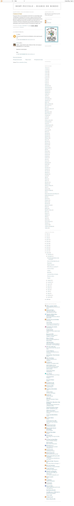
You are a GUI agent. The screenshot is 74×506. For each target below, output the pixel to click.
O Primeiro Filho (50, 385)
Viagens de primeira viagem (52, 407)
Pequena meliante (50, 264)
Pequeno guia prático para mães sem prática (53, 456)
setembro (49, 282)
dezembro (50, 254)
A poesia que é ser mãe (50, 450)
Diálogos (46, 138)
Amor (46, 95)
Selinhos (46, 215)
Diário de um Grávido (51, 425)
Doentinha (49, 272)
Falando (46, 156)
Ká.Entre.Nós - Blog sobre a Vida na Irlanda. (53, 402)
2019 (47, 236)
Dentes (46, 131)
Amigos (46, 94)
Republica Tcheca (48, 210)
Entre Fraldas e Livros (51, 365)
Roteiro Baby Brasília (50, 499)
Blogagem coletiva (48, 108)
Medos (46, 180)
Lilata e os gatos (49, 476)
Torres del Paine (48, 221)
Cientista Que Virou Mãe (51, 420)
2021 (47, 234)
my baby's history (50, 417)
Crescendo (47, 130)
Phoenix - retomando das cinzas (51, 408)
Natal (46, 187)
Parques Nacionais (48, 195)
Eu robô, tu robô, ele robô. (51, 426)
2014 (47, 245)
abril (49, 291)
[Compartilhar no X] (34, 26)
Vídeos (46, 228)
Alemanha (47, 85)
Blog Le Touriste (49, 338)
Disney (46, 139)
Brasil (46, 110)
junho (49, 287)
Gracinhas (47, 167)
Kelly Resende (48, 22)
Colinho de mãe (49, 497)
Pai (45, 192)
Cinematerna (47, 121)
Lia (17, 34)
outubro (49, 280)
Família (46, 157)
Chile (46, 118)
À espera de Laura (50, 468)
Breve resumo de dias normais (51, 443)
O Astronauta (49, 482)
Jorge (46, 21)
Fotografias (47, 162)
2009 (47, 299)
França (46, 164)
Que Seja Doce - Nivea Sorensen (52, 355)
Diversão (46, 141)
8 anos (46, 81)
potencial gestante (50, 376)
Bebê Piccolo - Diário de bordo (37, 6)
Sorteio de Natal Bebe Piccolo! (53, 261)
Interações (47, 174)
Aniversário (47, 98)
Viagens (46, 224)
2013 (47, 247)
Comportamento (48, 125)
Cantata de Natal (50, 268)
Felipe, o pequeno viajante (51, 305)
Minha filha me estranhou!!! (52, 266)
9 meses (48, 270)
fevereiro (49, 295)
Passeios (46, 198)
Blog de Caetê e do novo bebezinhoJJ (51, 428)
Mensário (47, 182)
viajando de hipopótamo (50, 481)
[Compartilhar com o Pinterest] (37, 26)
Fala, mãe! (48, 398)
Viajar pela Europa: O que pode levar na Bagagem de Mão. (52, 405)
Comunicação (47, 126)
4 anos (46, 74)
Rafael (46, 206)
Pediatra (46, 202)
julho (49, 286)
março (49, 293)
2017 (47, 239)
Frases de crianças (50, 379)
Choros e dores (48, 120)
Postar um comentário (17, 57)
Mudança (47, 183)
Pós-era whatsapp (49, 430)
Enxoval (46, 144)
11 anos (46, 69)
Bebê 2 (46, 102)
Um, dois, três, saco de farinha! (52, 319)
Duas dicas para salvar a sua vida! (52, 453)
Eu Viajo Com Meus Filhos (51, 439)
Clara (46, 123)
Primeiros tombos (50, 276)
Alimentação (47, 87)
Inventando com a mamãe (51, 326)
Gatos (46, 166)
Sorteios (46, 219)
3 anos (46, 72)
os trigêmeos (49, 479)
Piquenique (49, 263)
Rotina (46, 211)
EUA (46, 149)
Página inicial (28, 59)
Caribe (46, 117)
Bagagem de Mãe (50, 334)
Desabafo (46, 133)
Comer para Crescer (50, 370)
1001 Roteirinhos (49, 342)
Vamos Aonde (49, 495)
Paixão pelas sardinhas (50, 383)
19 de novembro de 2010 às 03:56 (25, 39)
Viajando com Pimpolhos (51, 471)
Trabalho (46, 223)
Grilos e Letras (49, 392)
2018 (47, 237)
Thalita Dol (48, 395)
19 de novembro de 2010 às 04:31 (25, 54)
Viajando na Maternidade (51, 388)
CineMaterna (49, 362)
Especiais (47, 148)
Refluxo (46, 208)
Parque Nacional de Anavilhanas (51, 193)
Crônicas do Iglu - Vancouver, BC (52, 461)
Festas (46, 161)
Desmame (47, 136)
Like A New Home (50, 358)
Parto (46, 197)
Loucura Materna (50, 350)
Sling (46, 216)
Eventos (22, 27)
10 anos (46, 67)
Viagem (48, 278)
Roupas (46, 213)
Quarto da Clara (48, 205)
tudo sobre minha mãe (51, 346)
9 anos (46, 82)
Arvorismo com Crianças (50, 393)
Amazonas (47, 90)
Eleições (47, 433)
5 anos (46, 76)
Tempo (47, 418)
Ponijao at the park (49, 396)
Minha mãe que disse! (50, 410)
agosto (49, 284)
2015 (47, 243)
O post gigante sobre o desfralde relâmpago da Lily (52, 447)
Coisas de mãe (49, 435)
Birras (46, 107)
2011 (47, 250)
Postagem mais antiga (38, 59)
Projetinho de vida (50, 382)
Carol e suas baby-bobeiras (51, 414)
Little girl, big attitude (51, 432)
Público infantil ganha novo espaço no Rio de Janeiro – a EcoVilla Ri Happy (52, 344)
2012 (47, 249)
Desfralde (47, 134)
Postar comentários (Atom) (22, 62)
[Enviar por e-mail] (31, 26)
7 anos (46, 79)
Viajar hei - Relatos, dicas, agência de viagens (51, 314)
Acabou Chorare (49, 484)
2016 (47, 241)
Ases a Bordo (49, 373)
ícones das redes (49, 327)
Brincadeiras (47, 112)
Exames (46, 154)
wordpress (48, 377)
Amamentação (48, 89)
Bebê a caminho (48, 103)
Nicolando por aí (49, 445)
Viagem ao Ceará (49, 386)
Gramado (46, 169)
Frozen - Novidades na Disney (51, 440)
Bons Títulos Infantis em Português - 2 (53, 463)
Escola (46, 146)
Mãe (46, 177)
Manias (46, 179)
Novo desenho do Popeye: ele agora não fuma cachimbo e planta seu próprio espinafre (52, 367)
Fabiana (18, 42)
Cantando (47, 115)
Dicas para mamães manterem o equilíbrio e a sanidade (52, 336)
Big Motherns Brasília (51, 490)
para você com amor (50, 465)
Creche (46, 128)
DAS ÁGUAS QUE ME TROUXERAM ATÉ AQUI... (51, 312)
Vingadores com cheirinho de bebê (52, 363)
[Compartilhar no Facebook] (35, 26)
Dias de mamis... (49, 442)
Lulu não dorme (49, 449)
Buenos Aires (47, 113)
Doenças (46, 143)
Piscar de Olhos (49, 486)
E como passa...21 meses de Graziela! (53, 466)
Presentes (47, 203)
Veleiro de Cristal (50, 310)
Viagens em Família (49, 226)
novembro (50, 256)
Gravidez (46, 170)
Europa (46, 151)
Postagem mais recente (17, 59)
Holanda (46, 172)
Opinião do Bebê (48, 190)
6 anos (46, 77)
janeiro (49, 297)
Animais (46, 97)
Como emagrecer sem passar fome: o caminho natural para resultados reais (52, 324)
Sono (46, 218)
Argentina (47, 100)
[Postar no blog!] (33, 26)
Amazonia (47, 92)
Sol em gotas (48, 320)
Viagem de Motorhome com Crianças (52, 374)
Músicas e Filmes (48, 185)
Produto (47, 380)
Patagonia (47, 200)
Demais (47, 356)
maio (49, 289)
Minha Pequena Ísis (50, 452)
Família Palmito (49, 329)
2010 (47, 252)
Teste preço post (49, 371)
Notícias (46, 188)
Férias (46, 159)
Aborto (46, 84)
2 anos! (47, 415)
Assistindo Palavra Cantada (52, 274)
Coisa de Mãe (49, 322)
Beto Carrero (47, 105)
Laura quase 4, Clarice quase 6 (51, 469)
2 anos (46, 71)
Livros (46, 175)
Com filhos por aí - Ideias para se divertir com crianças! (53, 492)
